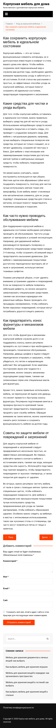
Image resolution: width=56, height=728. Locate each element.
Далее (45, 537)
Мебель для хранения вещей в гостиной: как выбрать (27, 684)
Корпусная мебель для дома (26, 4)
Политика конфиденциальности (18, 708)
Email (6, 588)
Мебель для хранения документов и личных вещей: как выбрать (27, 659)
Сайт (5, 600)
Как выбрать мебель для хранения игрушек (27, 667)
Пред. (11, 537)
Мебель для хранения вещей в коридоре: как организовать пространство (27, 674)
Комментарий (10, 561)
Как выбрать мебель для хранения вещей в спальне (27, 693)
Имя (5, 577)
